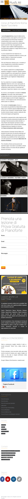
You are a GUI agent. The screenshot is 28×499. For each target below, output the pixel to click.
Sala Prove (3, 429)
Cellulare (3, 247)
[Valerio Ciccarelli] (14, 168)
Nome (3, 235)
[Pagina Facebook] (14, 375)
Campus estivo (5, 431)
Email (2, 241)
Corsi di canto (4, 401)
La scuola (3, 425)
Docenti (3, 427)
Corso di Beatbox (5, 409)
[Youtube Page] (7, 479)
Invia (3, 267)
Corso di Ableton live (6, 412)
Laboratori (3, 405)
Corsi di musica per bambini (8, 403)
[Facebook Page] (2, 479)
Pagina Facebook (8, 384)
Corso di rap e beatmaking (7, 407)
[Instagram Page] (13, 479)
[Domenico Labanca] (14, 186)
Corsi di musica (6, 30)
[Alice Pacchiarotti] (14, 204)
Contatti (3, 433)
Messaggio (4, 253)
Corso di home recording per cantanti (10, 414)
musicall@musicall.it (7, 457)
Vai (6, 387)
